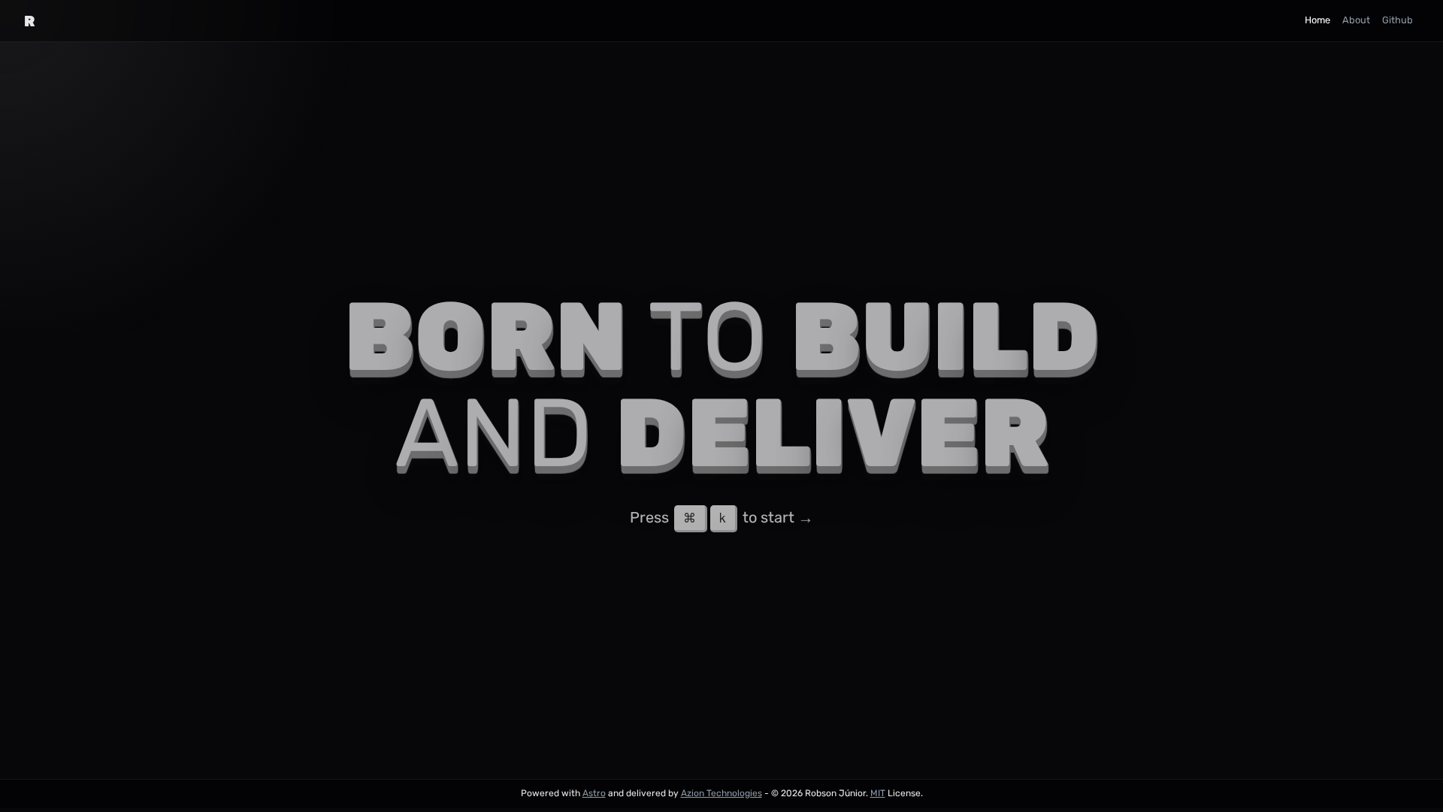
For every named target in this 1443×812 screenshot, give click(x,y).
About (1356, 20)
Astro (594, 793)
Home (1317, 20)
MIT (877, 793)
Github (1397, 20)
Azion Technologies (721, 793)
